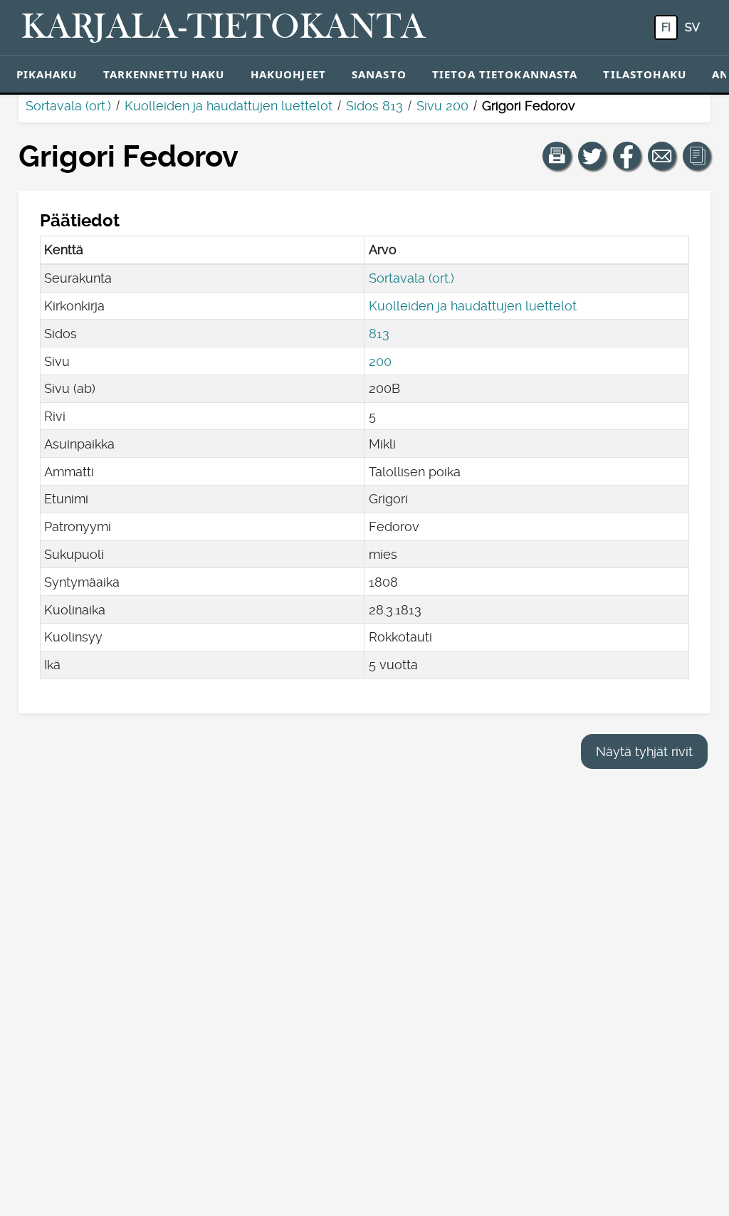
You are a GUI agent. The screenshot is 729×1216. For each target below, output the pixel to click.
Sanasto (379, 74)
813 (379, 333)
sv (692, 27)
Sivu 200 (442, 105)
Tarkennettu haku (164, 74)
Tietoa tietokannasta (505, 74)
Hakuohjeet (288, 74)
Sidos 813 (374, 105)
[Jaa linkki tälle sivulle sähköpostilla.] (662, 156)
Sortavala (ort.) (68, 105)
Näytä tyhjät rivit (644, 751)
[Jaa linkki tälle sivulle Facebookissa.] (627, 156)
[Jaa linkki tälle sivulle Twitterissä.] (592, 156)
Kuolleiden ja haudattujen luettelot (228, 105)
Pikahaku (47, 74)
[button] (556, 156)
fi (666, 27)
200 (380, 361)
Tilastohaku (644, 74)
